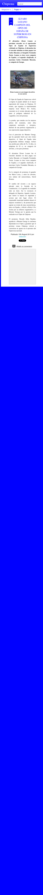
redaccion (22, 236)
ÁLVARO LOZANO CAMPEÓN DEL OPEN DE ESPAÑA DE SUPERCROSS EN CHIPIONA (22, 28)
